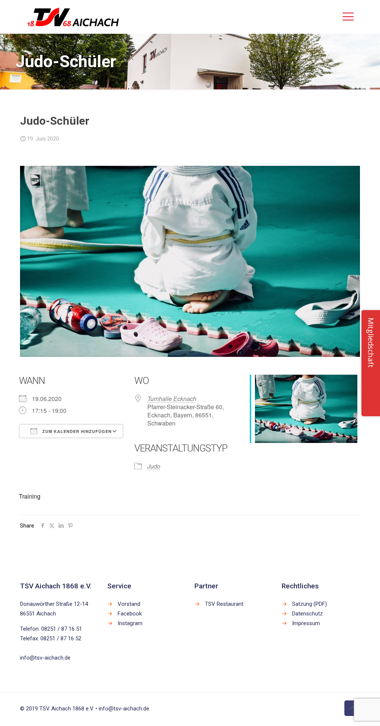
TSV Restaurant (224, 604)
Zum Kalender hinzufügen (76, 431)
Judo (153, 466)
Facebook (130, 613)
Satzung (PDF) (309, 604)
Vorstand (129, 604)
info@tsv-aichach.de (45, 657)
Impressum (306, 623)
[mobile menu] (348, 16)
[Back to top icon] (352, 708)
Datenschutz (307, 613)
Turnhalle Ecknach (171, 398)
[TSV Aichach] (73, 16)
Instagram (130, 623)
